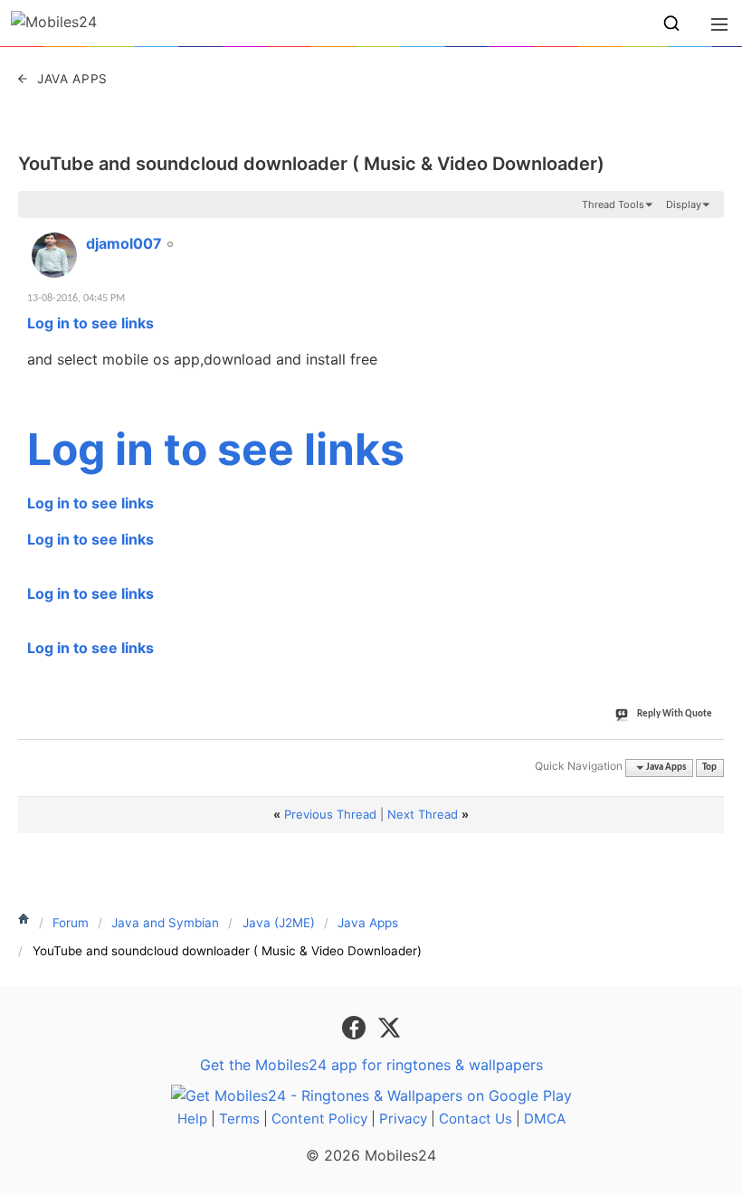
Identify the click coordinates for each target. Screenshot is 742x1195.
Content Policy (319, 1118)
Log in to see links (90, 323)
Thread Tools (613, 204)
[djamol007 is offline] (54, 255)
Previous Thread (330, 814)
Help (192, 1118)
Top (709, 768)
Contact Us (475, 1118)
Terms (239, 1118)
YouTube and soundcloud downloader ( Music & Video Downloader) (311, 164)
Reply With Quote (674, 714)
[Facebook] (356, 1026)
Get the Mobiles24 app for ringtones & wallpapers (371, 1065)
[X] (389, 1026)
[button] (671, 23)
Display (683, 204)
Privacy (403, 1118)
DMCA (545, 1118)
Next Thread (422, 814)
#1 (709, 233)
